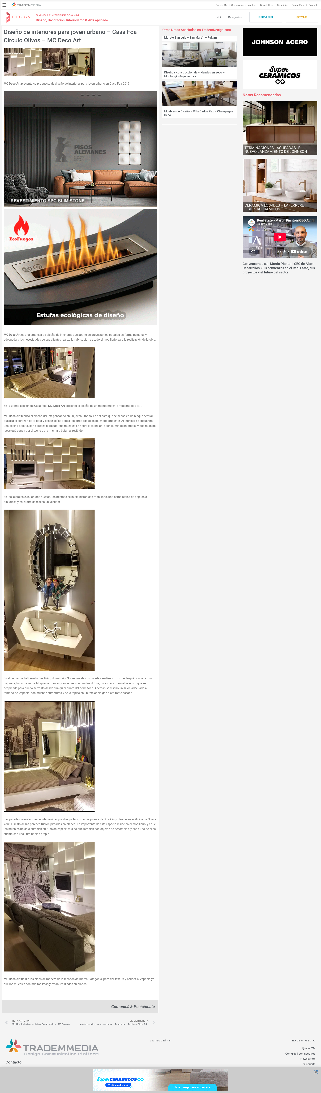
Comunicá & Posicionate (133, 1006)
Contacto (313, 5)
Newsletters (266, 5)
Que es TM (221, 5)
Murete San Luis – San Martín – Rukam (190, 37)
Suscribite (282, 5)
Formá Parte (298, 5)
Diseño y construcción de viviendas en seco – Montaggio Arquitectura (194, 74)
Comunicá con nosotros (243, 5)
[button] (4, 5)
